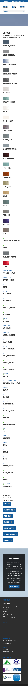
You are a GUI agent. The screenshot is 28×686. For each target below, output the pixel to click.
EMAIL (6, 504)
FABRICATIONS (8, 510)
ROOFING (7, 516)
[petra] (6, 264)
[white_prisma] (6, 119)
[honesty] (5, 414)
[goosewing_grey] (7, 421)
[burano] (5, 476)
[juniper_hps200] (7, 366)
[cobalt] (5, 449)
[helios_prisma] (7, 401)
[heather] (5, 394)
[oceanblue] (6, 297)
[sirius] (5, 244)
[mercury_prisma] (7, 304)
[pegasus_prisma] (7, 270)
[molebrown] (6, 325)
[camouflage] (6, 483)
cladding (7, 522)
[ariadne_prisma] (6, 53)
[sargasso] (6, 222)
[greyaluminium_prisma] (9, 380)
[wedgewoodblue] (6, 100)
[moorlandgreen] (7, 332)
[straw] (6, 194)
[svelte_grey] (6, 184)
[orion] (5, 284)
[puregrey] (6, 213)
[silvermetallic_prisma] (9, 237)
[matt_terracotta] (7, 346)
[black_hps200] (7, 469)
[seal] (6, 231)
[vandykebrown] (6, 156)
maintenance (8, 528)
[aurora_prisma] (7, 463)
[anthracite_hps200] (6, 81)
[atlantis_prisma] (6, 43)
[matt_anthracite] (7, 352)
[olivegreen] (6, 291)
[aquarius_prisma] (6, 62)
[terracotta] (6, 175)
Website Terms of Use (8, 651)
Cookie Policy (6, 649)
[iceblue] (5, 373)
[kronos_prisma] (7, 359)
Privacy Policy (6, 653)
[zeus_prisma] (6, 128)
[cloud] (5, 456)
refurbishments (9, 534)
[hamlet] (5, 387)
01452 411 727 (9, 614)
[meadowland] (7, 339)
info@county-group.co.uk (11, 617)
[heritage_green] (7, 407)
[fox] (4, 428)
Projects (7, 540)
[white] (6, 109)
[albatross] (6, 90)
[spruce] (6, 203)
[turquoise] (6, 166)
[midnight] (6, 318)
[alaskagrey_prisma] (6, 147)
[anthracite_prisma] (6, 71)
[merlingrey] (6, 311)
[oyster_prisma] (7, 277)
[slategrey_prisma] (6, 255)
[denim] (5, 442)
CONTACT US (14, 586)
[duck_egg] (6, 435)
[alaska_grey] (6, 137)
